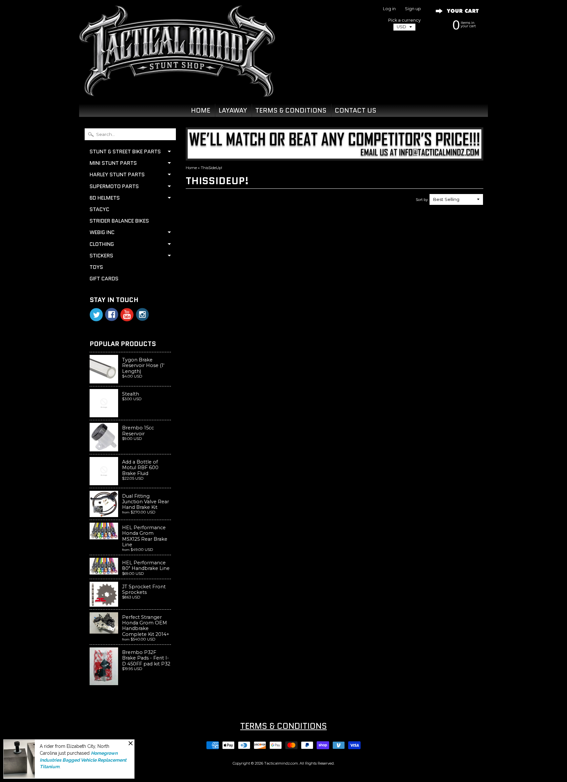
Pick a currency (404, 20)
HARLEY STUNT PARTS (117, 174)
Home (191, 167)
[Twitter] (96, 314)
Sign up (413, 9)
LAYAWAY (233, 110)
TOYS (96, 267)
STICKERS (101, 255)
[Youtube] (127, 314)
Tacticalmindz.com (281, 763)
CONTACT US (355, 110)
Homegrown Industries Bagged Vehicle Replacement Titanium (83, 759)
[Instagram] (142, 314)
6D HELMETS (105, 198)
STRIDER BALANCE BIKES (119, 221)
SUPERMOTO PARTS (114, 186)
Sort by (422, 199)
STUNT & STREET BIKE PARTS (125, 151)
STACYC (99, 209)
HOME (200, 110)
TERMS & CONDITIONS (290, 110)
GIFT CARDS (104, 278)
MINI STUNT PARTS (113, 163)
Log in (389, 9)
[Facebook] (111, 314)
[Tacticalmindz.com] (177, 89)
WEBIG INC (102, 232)
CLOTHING (102, 244)
